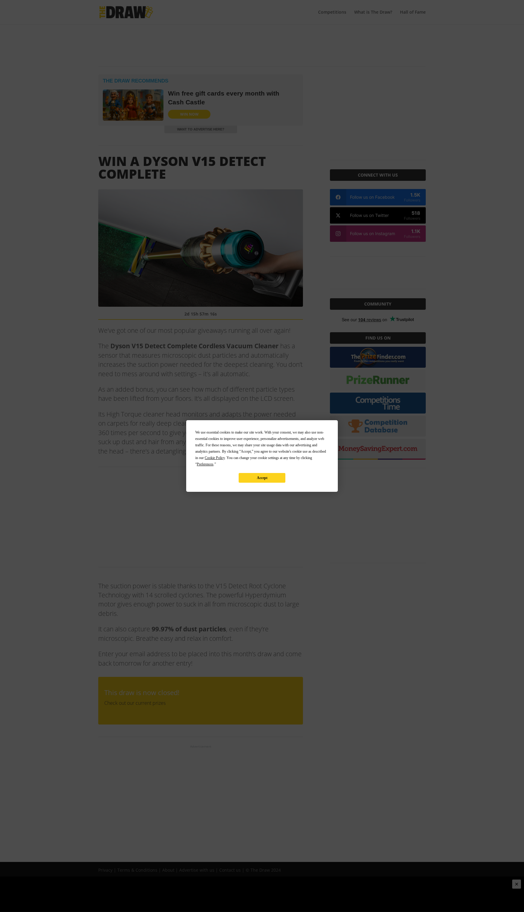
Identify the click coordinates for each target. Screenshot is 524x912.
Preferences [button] (205, 464)
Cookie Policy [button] (215, 458)
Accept (262, 478)
